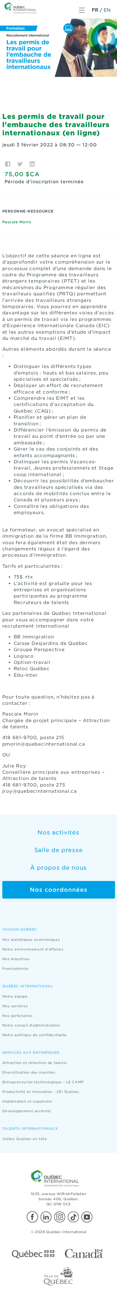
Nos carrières (15, 1006)
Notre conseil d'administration (31, 1025)
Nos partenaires (17, 1015)
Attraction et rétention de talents (34, 1063)
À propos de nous (58, 867)
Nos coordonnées (58, 889)
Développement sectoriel (26, 1111)
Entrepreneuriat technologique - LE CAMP (43, 1082)
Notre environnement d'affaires (32, 949)
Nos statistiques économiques (31, 939)
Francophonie (15, 968)
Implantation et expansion (27, 1101)
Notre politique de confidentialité (34, 1035)
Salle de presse (58, 850)
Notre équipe (15, 996)
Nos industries (16, 959)
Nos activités (58, 832)
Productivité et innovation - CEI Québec (41, 1092)
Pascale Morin (16, 222)
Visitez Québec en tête (24, 1139)
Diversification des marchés (28, 1072)
